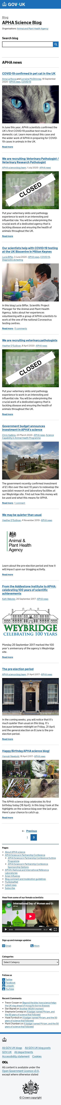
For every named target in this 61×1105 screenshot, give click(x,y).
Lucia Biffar (7, 257)
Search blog (10, 38)
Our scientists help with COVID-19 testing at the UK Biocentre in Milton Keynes (30, 249)
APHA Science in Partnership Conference (25, 855)
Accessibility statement (16, 1056)
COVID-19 (26, 81)
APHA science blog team (14, 167)
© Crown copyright (30, 1097)
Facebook (10, 982)
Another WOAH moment (32, 1008)
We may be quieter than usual (22, 515)
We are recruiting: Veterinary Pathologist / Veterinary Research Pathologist (30, 160)
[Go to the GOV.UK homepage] (13, 4)
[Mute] (50, 929)
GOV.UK (7, 1052)
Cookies (37, 1056)
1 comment (19, 503)
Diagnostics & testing (12, 259)
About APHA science (15, 852)
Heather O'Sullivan (11, 345)
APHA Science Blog (22, 22)
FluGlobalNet (11, 882)
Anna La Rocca (9, 79)
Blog (5, 17)
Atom (36, 945)
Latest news (10, 885)
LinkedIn (10, 985)
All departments (23, 1052)
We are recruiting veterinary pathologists (29, 340)
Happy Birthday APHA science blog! (26, 751)
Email (8, 945)
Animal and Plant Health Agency (32, 28)
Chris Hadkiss (9, 435)
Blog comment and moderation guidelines (25, 879)
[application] (30, 916)
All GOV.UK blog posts (38, 1047)
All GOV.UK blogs (12, 1047)
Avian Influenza (12, 876)
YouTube (10, 989)
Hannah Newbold (10, 756)
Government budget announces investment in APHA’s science (23, 428)
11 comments (20, 328)
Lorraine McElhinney (31, 79)
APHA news (14, 81)
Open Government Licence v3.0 (20, 1071)
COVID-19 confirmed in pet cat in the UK (28, 73)
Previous (31, 831)
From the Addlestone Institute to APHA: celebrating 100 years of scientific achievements (29, 590)
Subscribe (10, 888)
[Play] (5, 929)
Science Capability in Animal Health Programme (28, 436)
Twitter (9, 979)
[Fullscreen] (55, 929)
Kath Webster (8, 599)
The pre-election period (17, 669)
